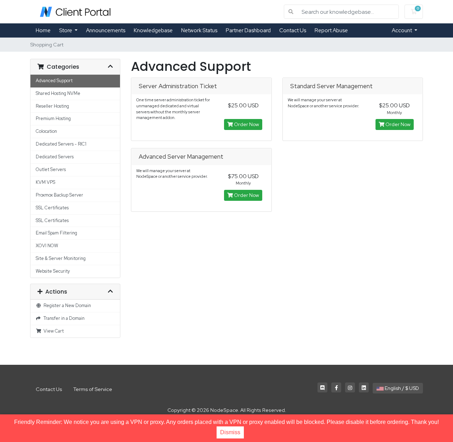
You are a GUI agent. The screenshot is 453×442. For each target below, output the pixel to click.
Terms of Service (92, 389)
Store (66, 30)
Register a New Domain (66, 305)
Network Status (199, 30)
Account (402, 30)
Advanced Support (54, 81)
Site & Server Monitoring (61, 258)
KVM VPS (45, 182)
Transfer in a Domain (63, 318)
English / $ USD (401, 388)
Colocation (46, 131)
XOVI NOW (47, 246)
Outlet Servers (51, 169)
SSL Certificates (52, 208)
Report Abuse (331, 30)
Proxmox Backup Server (59, 195)
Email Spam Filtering (56, 233)
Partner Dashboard (248, 30)
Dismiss (230, 432)
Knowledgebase (153, 30)
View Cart (52, 331)
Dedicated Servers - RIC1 (61, 144)
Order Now (246, 124)
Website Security (53, 271)
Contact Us (292, 30)
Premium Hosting (53, 118)
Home (43, 30)
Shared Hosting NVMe (58, 93)
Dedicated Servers (55, 157)
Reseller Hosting (52, 106)
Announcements (105, 30)
